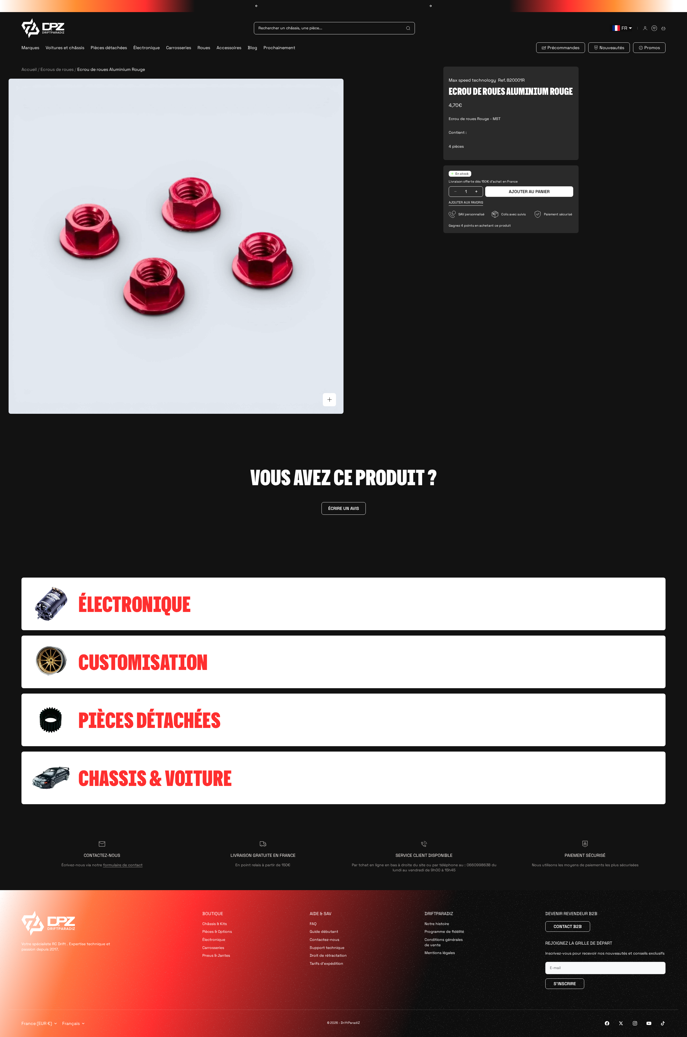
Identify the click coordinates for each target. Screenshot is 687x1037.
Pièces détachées (109, 47)
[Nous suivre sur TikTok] (663, 1023)
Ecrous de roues (57, 69)
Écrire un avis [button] (343, 508)
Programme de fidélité (444, 931)
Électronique (146, 47)
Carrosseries (178, 47)
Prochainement (279, 47)
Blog (252, 47)
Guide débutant (324, 931)
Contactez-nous (324, 939)
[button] (466, 202)
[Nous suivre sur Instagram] (635, 1023)
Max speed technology (472, 80)
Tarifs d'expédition (326, 963)
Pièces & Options (217, 931)
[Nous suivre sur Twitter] (621, 1023)
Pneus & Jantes (216, 955)
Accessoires (229, 47)
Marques (30, 47)
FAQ (313, 923)
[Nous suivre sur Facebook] (607, 1023)
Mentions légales (440, 952)
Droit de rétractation (328, 955)
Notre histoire (437, 923)
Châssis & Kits (214, 923)
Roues (204, 47)
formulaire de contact (122, 864)
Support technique (327, 947)
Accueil (29, 69)
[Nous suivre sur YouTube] (649, 1023)
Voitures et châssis (65, 47)
